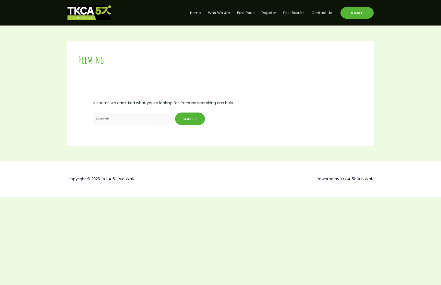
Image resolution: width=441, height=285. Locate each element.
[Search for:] (134, 118)
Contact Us (322, 12)
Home (195, 12)
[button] (357, 13)
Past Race (246, 12)
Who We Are (219, 12)
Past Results (293, 12)
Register (269, 12)
